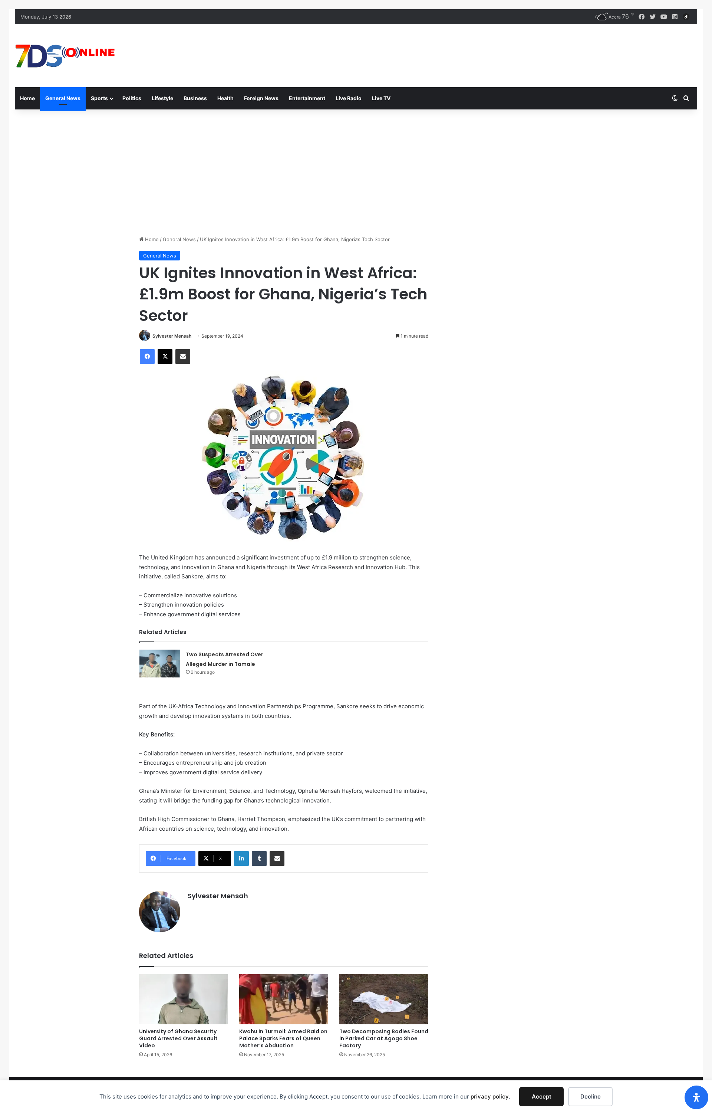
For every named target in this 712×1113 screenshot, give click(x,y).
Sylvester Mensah (171, 336)
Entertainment (307, 98)
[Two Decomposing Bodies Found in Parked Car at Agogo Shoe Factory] (383, 999)
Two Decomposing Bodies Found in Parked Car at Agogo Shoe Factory (383, 1038)
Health (225, 98)
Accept (541, 1096)
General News (62, 98)
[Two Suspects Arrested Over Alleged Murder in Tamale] (159, 663)
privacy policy (490, 1096)
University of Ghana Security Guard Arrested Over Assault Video (178, 1038)
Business (195, 98)
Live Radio (349, 98)
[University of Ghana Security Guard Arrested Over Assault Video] (183, 999)
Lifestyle (162, 98)
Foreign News (261, 98)
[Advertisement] (356, 172)
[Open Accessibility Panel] (696, 1097)
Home (27, 98)
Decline (590, 1096)
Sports (99, 98)
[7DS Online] (65, 55)
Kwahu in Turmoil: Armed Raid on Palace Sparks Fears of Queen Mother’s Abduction (283, 1038)
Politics (131, 98)
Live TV (381, 98)
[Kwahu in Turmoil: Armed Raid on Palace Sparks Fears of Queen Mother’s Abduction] (283, 999)
